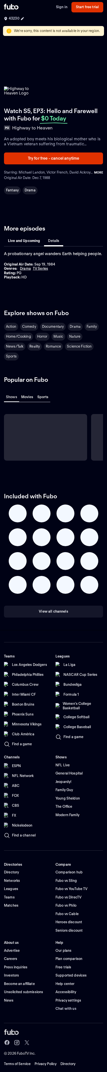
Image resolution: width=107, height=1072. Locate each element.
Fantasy (12, 190)
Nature (74, 336)
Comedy (29, 326)
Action (11, 326)
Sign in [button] (61, 7)
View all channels (53, 611)
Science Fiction (79, 346)
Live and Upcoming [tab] (24, 241)
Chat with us (65, 1009)
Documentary (53, 326)
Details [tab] (53, 241)
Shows (11, 397)
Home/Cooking (18, 336)
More (98, 172)
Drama (30, 190)
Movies (27, 397)
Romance (53, 346)
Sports (11, 356)
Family (92, 326)
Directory (67, 1064)
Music (58, 336)
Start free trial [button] (87, 7)
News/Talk (14, 346)
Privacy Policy (45, 1064)
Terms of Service (17, 1064)
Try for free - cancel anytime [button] (53, 158)
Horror (42, 336)
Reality (34, 346)
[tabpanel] (53, 265)
